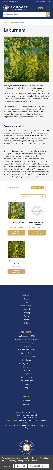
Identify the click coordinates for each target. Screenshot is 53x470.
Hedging (27, 313)
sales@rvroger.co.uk (12, 1)
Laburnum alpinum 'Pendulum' (36, 223)
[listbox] (36, 196)
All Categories (26, 377)
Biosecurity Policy (26, 343)
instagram (26, 404)
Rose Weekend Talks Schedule (26, 339)
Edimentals (27, 309)
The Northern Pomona (26, 357)
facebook (26, 401)
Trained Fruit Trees (26, 306)
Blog (26, 388)
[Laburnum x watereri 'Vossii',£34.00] (16, 249)
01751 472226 (46, 1)
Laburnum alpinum (16, 222)
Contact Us (27, 370)
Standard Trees (26, 353)
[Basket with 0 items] (40, 8)
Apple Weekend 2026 (26, 336)
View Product (16, 233)
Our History (26, 360)
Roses (26, 299)
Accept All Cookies (38, 466)
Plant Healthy (26, 346)
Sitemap (27, 384)
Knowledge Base (26, 381)
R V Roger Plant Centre (26, 350)
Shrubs (26, 320)
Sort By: (25, 196)
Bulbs (26, 323)
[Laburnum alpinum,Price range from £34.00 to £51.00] (16, 210)
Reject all (21, 466)
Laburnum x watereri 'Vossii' (16, 262)
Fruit (26, 302)
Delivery (26, 367)
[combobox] (24, 14)
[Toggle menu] (47, 8)
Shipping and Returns (26, 364)
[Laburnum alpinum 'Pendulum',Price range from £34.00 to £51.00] (36, 210)
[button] (27, 187)
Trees (26, 316)
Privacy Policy (27, 374)
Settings (7, 466)
